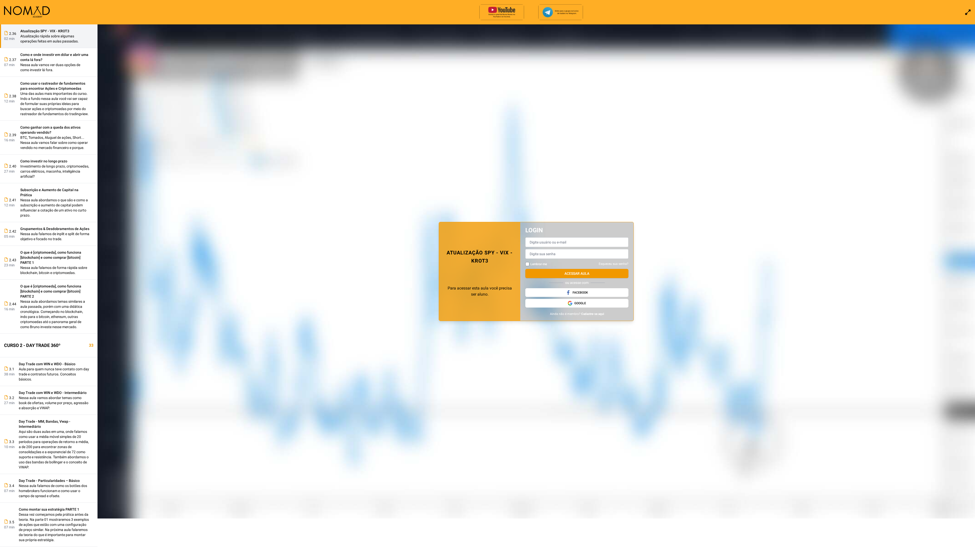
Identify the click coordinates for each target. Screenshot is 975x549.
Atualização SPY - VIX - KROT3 (44, 31)
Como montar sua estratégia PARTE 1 (49, 509)
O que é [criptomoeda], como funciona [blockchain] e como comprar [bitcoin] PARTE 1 (50, 257)
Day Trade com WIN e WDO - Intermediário (53, 393)
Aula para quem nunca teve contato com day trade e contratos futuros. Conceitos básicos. (54, 374)
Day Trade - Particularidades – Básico (49, 481)
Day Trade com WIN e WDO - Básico (47, 364)
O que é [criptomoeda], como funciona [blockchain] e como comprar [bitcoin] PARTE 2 (50, 291)
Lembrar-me (538, 264)
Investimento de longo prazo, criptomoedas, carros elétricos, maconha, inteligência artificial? (54, 171)
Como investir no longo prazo (43, 161)
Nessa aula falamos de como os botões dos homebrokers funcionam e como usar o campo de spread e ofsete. (53, 491)
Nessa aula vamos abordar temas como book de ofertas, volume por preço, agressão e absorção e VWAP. (53, 403)
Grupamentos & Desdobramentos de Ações (54, 229)
